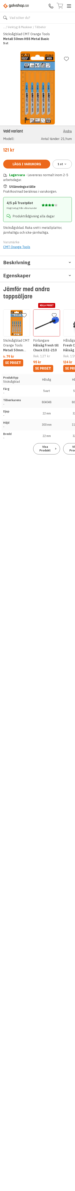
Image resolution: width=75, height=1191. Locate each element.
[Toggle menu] (69, 6)
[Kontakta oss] (51, 6)
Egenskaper (17, 275)
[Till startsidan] (16, 6)
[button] (37, 135)
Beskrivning (16, 262)
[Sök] (5, 18)
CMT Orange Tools (16, 247)
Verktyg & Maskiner (20, 27)
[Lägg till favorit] (66, 59)
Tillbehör (40, 27)
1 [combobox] (60, 164)
